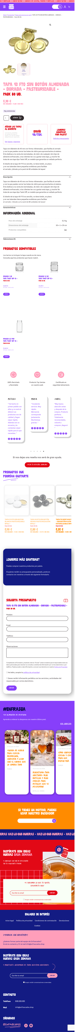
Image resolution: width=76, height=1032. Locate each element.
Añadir (15, 118)
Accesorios (10, 15)
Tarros (9, 769)
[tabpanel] (15, 418)
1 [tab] (31, 451)
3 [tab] (37, 451)
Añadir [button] (6, 294)
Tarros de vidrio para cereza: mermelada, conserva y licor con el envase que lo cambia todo (16, 757)
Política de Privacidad (60, 667)
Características (9, 207)
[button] (50, 25)
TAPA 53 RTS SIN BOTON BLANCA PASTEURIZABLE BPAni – (15, 522)
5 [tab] (43, 451)
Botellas (36, 791)
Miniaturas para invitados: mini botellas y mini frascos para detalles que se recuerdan (41, 779)
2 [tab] (34, 451)
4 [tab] (40, 451)
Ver (65, 230)
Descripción (8, 177)
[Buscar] (60, 7)
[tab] (37, 177)
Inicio (4, 15)
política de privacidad (31, 672)
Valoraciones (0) (9, 239)
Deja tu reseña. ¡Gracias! (37, 465)
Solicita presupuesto (61, 138)
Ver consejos (65, 724)
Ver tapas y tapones (12, 142)
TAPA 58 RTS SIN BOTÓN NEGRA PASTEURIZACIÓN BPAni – (40, 522)
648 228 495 (20, 1001)
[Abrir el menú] (4, 7)
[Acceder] (65, 7)
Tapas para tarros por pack (23, 15)
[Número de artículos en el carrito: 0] (69, 7)
